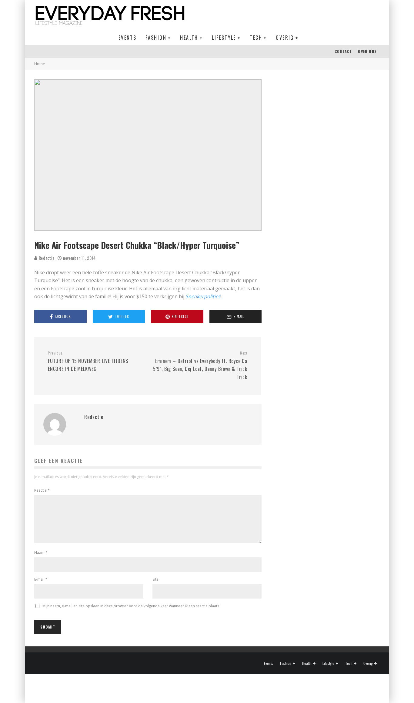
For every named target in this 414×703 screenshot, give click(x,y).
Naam (41, 552)
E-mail (41, 579)
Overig (285, 37)
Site (155, 579)
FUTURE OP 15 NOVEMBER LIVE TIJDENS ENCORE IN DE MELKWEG (88, 361)
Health (189, 37)
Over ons (367, 51)
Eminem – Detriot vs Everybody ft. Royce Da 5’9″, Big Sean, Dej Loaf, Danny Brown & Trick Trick (200, 366)
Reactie (42, 490)
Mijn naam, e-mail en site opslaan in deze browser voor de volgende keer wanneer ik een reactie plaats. (131, 606)
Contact (343, 51)
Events (127, 37)
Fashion (155, 37)
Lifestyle (224, 37)
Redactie (46, 258)
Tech (256, 37)
